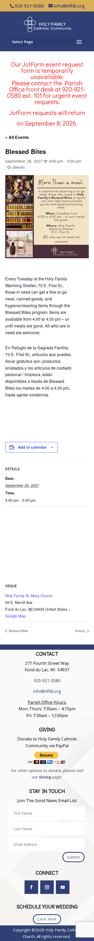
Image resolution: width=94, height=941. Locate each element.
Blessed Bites (18, 630)
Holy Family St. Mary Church (28, 595)
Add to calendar (32, 447)
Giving (45, 776)
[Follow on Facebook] (31, 887)
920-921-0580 (47, 681)
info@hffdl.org (47, 691)
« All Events (17, 137)
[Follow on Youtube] (62, 887)
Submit (73, 857)
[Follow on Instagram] (47, 887)
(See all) (19, 167)
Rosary (80, 630)
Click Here (47, 919)
